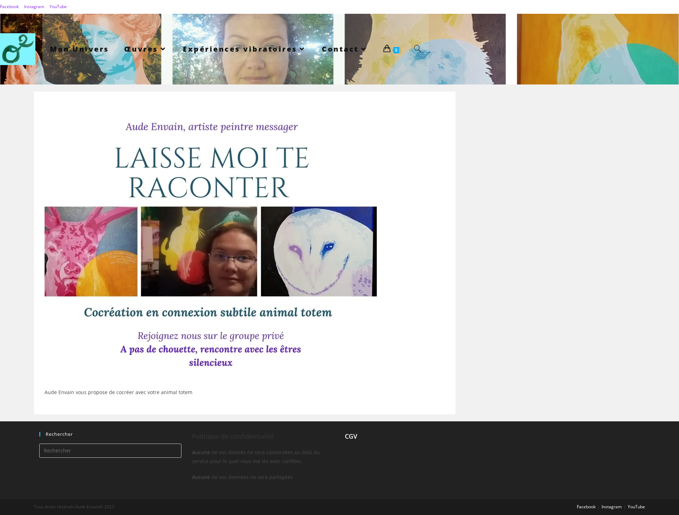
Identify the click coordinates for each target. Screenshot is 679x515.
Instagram (34, 7)
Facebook (9, 7)
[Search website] (418, 49)
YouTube (58, 7)
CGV (351, 436)
